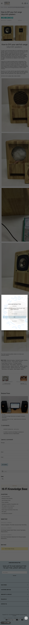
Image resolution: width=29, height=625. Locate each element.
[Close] (25, 297)
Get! (14, 317)
